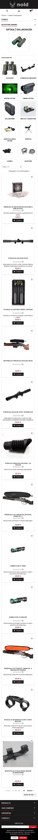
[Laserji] (10, 151)
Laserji (9, 161)
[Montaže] (28, 151)
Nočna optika (9, 98)
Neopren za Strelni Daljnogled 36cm (18, 361)
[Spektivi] (28, 129)
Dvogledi (9, 78)
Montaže (28, 161)
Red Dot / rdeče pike (28, 119)
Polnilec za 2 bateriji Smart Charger (18, 309)
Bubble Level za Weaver (18, 617)
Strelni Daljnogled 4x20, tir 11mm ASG (18, 412)
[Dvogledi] (10, 68)
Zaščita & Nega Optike (10, 140)
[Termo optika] (28, 88)
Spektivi (28, 139)
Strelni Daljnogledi (28, 78)
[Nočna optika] (10, 88)
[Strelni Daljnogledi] (28, 68)
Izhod (14, 838)
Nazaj (7, 791)
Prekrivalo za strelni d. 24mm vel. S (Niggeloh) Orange (18, 669)
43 (24, 791)
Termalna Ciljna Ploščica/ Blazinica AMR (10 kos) (18, 208)
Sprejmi (23, 838)
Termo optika (28, 98)
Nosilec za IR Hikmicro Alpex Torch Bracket (18, 720)
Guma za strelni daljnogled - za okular (18, 464)
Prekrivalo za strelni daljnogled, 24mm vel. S (18, 515)
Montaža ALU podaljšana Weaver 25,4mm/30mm (18, 772)
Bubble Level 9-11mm (18, 566)
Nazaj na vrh (30, 795)
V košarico (18, 220)
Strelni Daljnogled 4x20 (18, 258)
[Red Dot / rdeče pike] (28, 109)
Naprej (30, 791)
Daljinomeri (10, 119)
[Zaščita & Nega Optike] (10, 129)
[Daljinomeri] (10, 109)
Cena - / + (12, 167)
